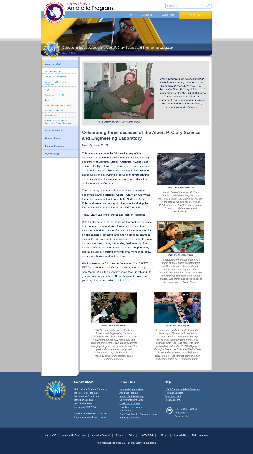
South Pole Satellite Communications (138, 414)
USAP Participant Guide (131, 400)
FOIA (131, 435)
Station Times (168, 15)
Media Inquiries (50, 116)
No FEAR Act (146, 435)
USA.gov (163, 435)
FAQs (46, 90)
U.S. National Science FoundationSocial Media (186, 412)
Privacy (119, 435)
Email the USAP (173, 396)
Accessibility (180, 435)
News (73, 53)
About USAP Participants (55, 77)
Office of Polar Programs (86, 393)
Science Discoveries (52, 95)
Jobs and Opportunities (54, 110)
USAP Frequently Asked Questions (182, 389)
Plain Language (200, 435)
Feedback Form (173, 400)
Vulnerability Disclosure (74, 435)
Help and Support (174, 393)
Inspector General (101, 435)
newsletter (89, 417)
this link (122, 280)
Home (129, 15)
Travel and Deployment (131, 407)
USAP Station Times (129, 403)
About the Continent (129, 417)
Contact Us (147, 15)
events (103, 417)
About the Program (52, 72)
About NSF (50, 435)
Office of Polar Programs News (57, 105)
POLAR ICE (125, 410)
